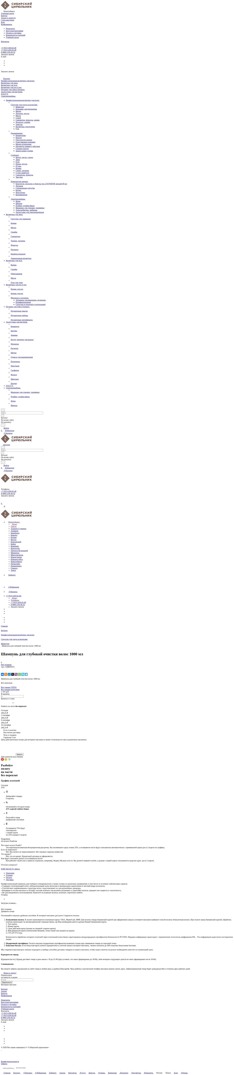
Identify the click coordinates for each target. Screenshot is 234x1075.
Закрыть (20, 754)
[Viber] (16, 674)
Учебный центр (12, 37)
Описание (10, 873)
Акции (4, 991)
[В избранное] (2, 669)
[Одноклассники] (5, 674)
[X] (12, 674)
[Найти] (3, 425)
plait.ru (17, 869)
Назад (14, 524)
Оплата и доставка (13, 33)
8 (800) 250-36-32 (8, 52)
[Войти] (2, 501)
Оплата (9, 877)
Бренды (4, 993)
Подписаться (7, 982)
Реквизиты (10, 29)
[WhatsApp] (19, 674)
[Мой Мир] (9, 674)
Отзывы (9, 875)
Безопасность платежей (15, 35)
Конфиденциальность (10, 1061)
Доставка (10, 880)
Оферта (4, 1064)
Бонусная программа (14, 31)
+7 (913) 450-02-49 (8, 48)
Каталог (4, 989)
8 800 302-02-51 (7, 869)
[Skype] (22, 674)
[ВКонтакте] (2, 674)
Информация (6, 996)
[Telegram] (26, 674)
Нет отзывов (6, 665)
